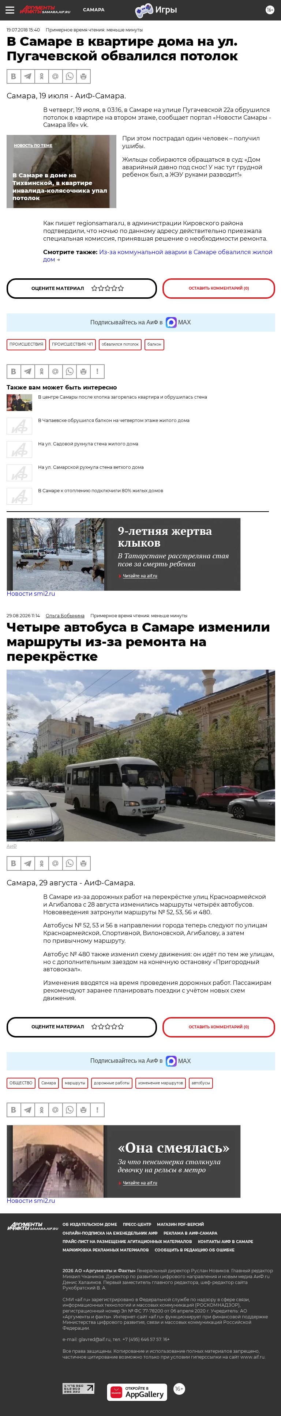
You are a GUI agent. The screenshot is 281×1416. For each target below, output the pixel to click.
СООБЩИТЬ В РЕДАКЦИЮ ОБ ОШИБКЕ (195, 1250)
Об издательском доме (90, 1224)
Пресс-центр (137, 1224)
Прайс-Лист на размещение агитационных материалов (127, 1241)
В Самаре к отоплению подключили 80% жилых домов (100, 490)
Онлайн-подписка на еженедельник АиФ (110, 1233)
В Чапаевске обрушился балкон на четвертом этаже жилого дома (114, 420)
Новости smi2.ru (31, 593)
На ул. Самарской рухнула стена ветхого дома (91, 467)
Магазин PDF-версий (180, 1224)
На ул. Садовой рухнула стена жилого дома (88, 444)
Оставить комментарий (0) (219, 288)
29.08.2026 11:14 (23, 615)
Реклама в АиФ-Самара (190, 1233)
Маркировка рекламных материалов (106, 1250)
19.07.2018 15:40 (23, 30)
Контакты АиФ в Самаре (225, 1241)
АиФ (12, 846)
